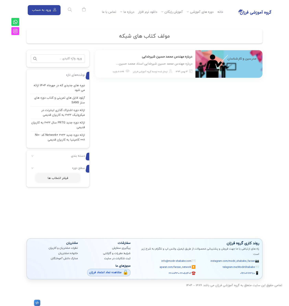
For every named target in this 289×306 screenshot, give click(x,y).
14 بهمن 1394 (182, 71)
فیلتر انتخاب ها (58, 178)
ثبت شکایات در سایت (117, 258)
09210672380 (247, 273)
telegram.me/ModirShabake (239, 267)
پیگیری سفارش (121, 248)
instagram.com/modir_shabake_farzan (233, 261)
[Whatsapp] (15, 22)
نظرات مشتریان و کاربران (63, 248)
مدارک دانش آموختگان (64, 258)
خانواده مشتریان (68, 253)
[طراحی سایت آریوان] (36, 303)
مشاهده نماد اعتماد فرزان (105, 272)
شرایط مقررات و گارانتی (117, 253)
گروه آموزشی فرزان (142, 71)
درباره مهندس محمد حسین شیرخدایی (167, 57)
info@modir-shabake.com (176, 261)
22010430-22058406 (180, 273)
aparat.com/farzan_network (175, 267)
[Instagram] (15, 31)
